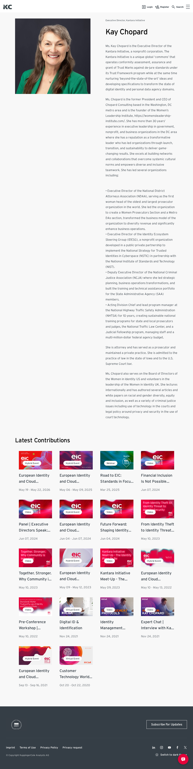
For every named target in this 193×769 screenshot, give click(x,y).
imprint (10, 747)
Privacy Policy (49, 747)
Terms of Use (28, 747)
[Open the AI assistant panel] (183, 759)
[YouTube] (169, 747)
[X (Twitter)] (185, 747)
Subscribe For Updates (166, 724)
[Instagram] (161, 747)
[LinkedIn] (153, 747)
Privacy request (72, 747)
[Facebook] (177, 747)
